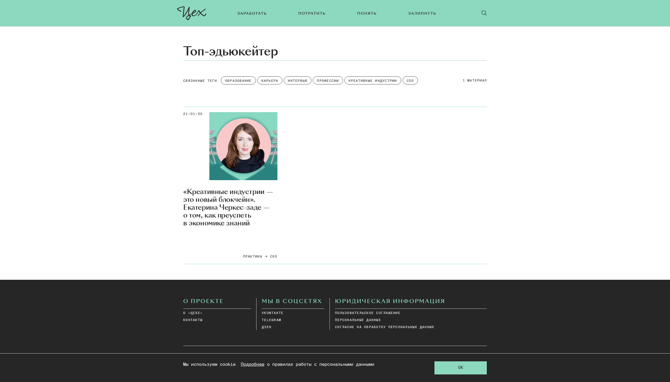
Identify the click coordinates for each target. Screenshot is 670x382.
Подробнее (252, 364)
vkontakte (272, 313)
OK (460, 368)
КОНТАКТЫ (193, 320)
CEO (273, 256)
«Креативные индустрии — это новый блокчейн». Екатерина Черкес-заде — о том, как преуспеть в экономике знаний (228, 207)
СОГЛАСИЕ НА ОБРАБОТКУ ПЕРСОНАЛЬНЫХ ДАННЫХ (384, 327)
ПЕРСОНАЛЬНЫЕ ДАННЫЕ (358, 320)
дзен (266, 327)
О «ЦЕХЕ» (193, 313)
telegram (271, 320)
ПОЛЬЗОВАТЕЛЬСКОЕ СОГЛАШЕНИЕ (367, 313)
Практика (253, 256)
